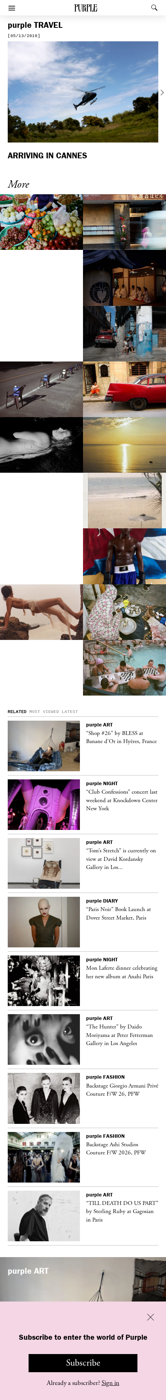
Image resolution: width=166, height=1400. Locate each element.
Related (17, 711)
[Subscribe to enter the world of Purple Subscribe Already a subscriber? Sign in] (83, 93)
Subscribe (83, 1363)
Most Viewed (44, 711)
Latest (70, 711)
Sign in (110, 1383)
